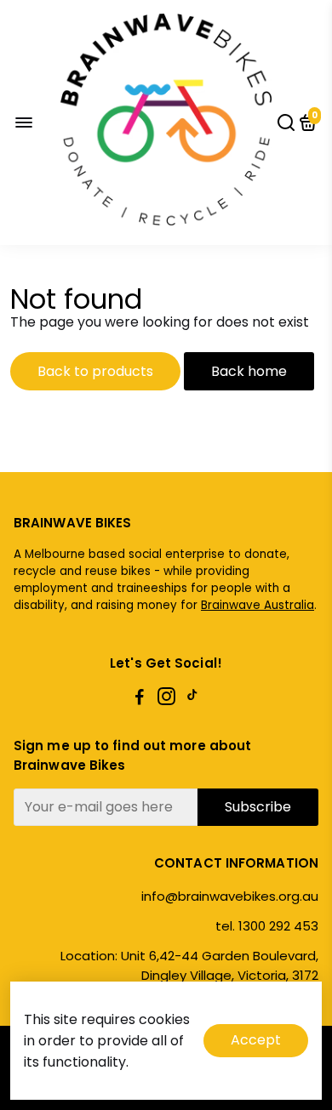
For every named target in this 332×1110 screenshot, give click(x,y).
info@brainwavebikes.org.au (229, 896)
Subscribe (258, 807)
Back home (249, 371)
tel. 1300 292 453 (266, 926)
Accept (256, 1040)
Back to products (95, 371)
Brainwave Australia (257, 605)
